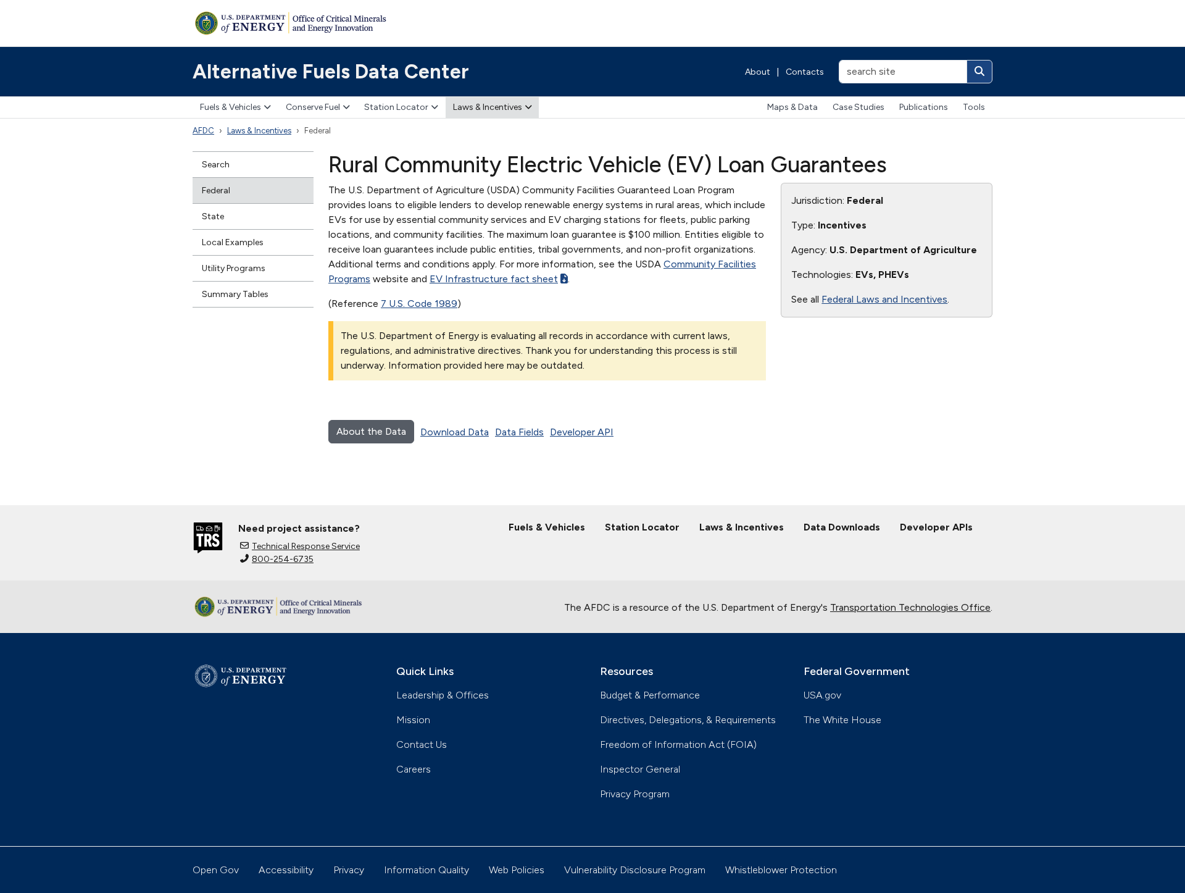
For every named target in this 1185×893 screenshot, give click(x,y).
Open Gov (216, 870)
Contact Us (421, 744)
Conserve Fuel (313, 107)
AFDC (203, 130)
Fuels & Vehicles (230, 107)
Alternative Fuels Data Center (331, 71)
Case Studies (858, 107)
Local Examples (233, 242)
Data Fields (519, 432)
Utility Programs (233, 268)
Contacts (805, 72)
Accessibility (286, 870)
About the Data (371, 431)
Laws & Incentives (487, 107)
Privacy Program (635, 794)
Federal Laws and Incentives (884, 299)
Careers (413, 769)
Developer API (581, 432)
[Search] (979, 71)
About (757, 72)
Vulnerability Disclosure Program (634, 870)
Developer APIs (936, 527)
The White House (842, 720)
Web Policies (516, 870)
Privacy (348, 870)
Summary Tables (235, 294)
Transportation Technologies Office (910, 607)
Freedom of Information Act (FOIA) (678, 744)
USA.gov (822, 695)
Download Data (454, 432)
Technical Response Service (306, 546)
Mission (413, 720)
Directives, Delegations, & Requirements (688, 720)
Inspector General (640, 769)
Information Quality (426, 870)
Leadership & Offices (442, 695)
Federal (216, 190)
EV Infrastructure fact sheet (494, 279)
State (213, 216)
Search (216, 164)
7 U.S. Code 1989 (419, 303)
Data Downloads (842, 527)
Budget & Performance (650, 695)
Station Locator (396, 107)
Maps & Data (792, 107)
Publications (923, 107)
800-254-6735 (283, 559)
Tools (974, 107)
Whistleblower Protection (781, 870)
